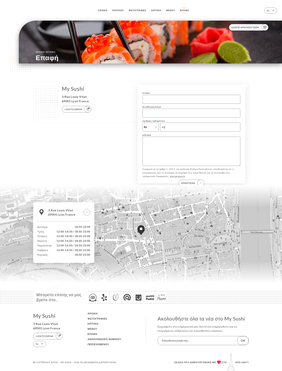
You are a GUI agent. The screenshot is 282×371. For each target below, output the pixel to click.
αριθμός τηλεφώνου (153, 121)
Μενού (170, 10)
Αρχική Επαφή (45, 51)
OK (243, 340)
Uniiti (245, 362)
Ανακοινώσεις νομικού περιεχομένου (104, 342)
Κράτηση (118, 10)
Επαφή (184, 10)
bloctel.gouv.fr (177, 176)
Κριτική (156, 10)
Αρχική (102, 10)
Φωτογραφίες (137, 10)
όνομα (146, 93)
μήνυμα (146, 135)
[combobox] (150, 127)
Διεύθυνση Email (151, 107)
